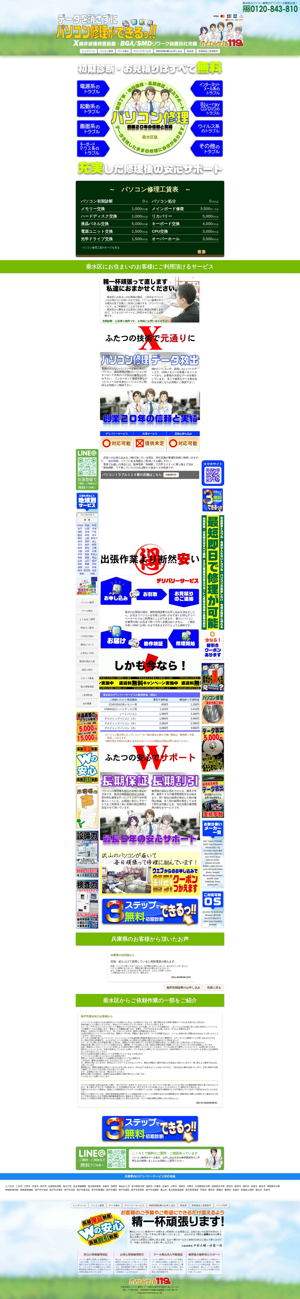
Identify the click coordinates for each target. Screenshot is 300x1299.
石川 (80, 544)
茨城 (87, 532)
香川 (94, 561)
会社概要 (87, 703)
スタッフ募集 (87, 678)
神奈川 (94, 538)
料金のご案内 (87, 627)
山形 (87, 528)
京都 (94, 551)
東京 (80, 538)
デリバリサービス (142, 51)
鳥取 (80, 557)
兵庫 (87, 551)
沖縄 (92, 573)
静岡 (94, 544)
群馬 (87, 535)
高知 (94, 564)
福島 (80, 532)
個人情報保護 (87, 686)
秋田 (94, 525)
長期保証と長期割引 (208, 51)
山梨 (87, 538)
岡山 (94, 557)
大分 (87, 567)
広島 (80, 561)
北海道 (80, 525)
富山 (94, 541)
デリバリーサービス (134, 1205)
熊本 (80, 570)
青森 (87, 525)
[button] (171, 474)
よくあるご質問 (87, 619)
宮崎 (94, 567)
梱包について (87, 644)
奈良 (80, 554)
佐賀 (94, 570)
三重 (94, 548)
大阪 (80, 551)
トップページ (88, 51)
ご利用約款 (87, 695)
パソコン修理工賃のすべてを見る (101, 247)
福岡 (80, 567)
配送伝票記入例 (87, 661)
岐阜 (80, 548)
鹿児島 (87, 570)
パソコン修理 (106, 51)
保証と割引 (87, 669)
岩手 (80, 528)
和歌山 (94, 554)
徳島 (80, 564)
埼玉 (94, 535)
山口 (87, 561)
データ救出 (123, 51)
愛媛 (87, 564)
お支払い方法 (87, 653)
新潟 (80, 541)
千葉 (94, 532)
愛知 (87, 548)
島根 (87, 557)
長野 (87, 541)
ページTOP (221, 1205)
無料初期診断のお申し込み (169, 51)
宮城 (94, 528)
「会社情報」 (113, 461)
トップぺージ (79, 1205)
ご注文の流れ (87, 636)
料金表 (190, 51)
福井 (87, 544)
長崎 (82, 573)
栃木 (80, 535)
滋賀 (87, 554)
